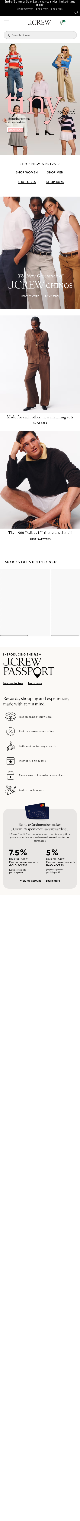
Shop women (25, 8)
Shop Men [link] (55, 172)
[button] (63, 22)
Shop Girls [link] (27, 182)
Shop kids (57, 8)
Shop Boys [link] (55, 182)
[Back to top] (72, 1513)
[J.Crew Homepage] (39, 22)
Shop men (42, 8)
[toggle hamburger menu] (6, 22)
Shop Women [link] (27, 172)
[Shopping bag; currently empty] (74, 22)
